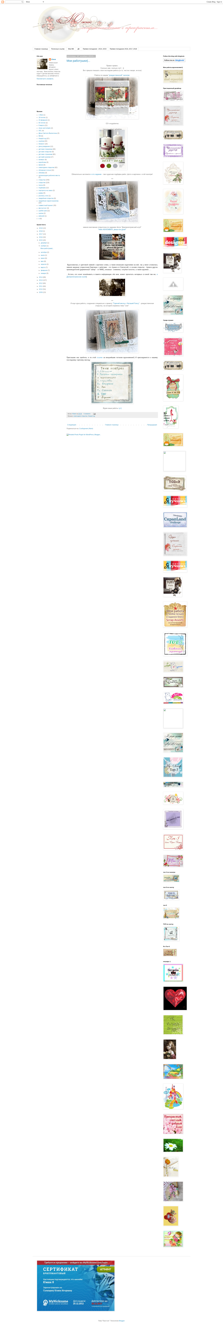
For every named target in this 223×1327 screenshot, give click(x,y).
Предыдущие (152, 425)
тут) (120, 408)
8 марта (41, 125)
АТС (40, 131)
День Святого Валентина (48, 133)
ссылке (99, 357)
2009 (41, 292)
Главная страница (41, 49)
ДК (78, 49)
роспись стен (43, 196)
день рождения (44, 146)
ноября (44, 246)
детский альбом (44, 157)
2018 (41, 231)
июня (43, 258)
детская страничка (45, 149)
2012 (41, 283)
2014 (41, 277)
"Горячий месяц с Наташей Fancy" (126, 303)
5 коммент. (87, 413)
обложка (42, 173)
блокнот (41, 144)
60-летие (42, 123)
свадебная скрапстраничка (48, 201)
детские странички (45, 154)
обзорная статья (45, 170)
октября (44, 252)
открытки (42, 182)
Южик (74, 413)
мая (42, 261)
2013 (41, 280)
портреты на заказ (45, 190)
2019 (41, 228)
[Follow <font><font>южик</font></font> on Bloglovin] (174, 61)
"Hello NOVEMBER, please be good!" (112, 229)
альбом (41, 141)
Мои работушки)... (78, 60)
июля (43, 255)
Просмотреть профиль (45, 79)
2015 (41, 240)
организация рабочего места (49, 175)
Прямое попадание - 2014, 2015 (94, 49)
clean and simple (45, 128)
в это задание (96, 174)
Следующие (71, 425)
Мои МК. (71, 49)
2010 (41, 289)
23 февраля (43, 120)
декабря (44, 243)
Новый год (91, 416)
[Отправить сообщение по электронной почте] (94, 413)
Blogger (122, 1321)
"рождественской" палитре (119, 75)
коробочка (42, 162)
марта (43, 267)
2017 (41, 234)
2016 (41, 237)
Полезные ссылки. (58, 49)
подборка (42, 188)
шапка (41, 213)
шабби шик (43, 211)
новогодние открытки (80, 416)
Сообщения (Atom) (86, 428)
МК (40, 136)
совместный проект (46, 205)
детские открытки (45, 152)
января (43, 273)
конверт (41, 160)
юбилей (41, 216)
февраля (44, 270)
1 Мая (41, 115)
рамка (41, 193)
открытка (42, 180)
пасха (41, 185)
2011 (41, 286)
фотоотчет (43, 208)
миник (41, 165)
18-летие (42, 117)
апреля (44, 264)
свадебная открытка (46, 198)
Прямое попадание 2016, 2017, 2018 (123, 49)
